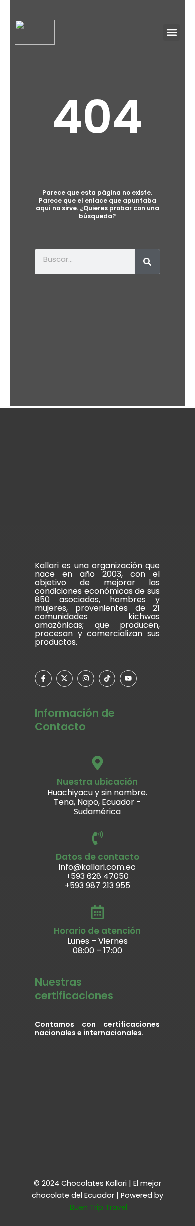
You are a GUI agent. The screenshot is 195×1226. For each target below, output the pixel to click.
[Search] (147, 261)
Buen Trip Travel (99, 1207)
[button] (172, 32)
